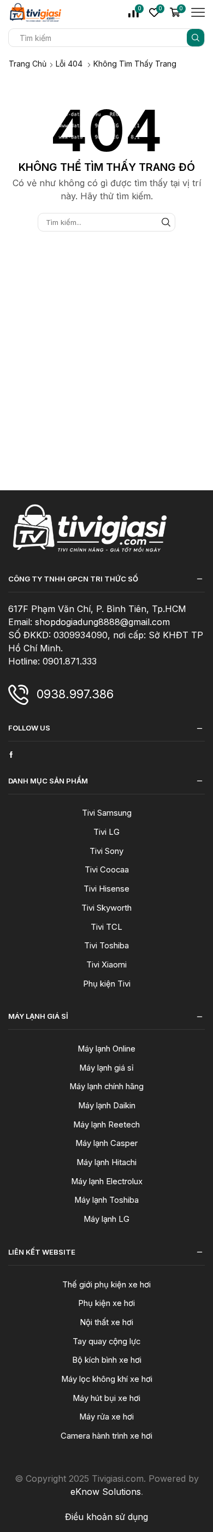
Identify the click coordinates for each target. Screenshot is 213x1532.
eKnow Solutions (105, 1491)
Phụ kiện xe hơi (106, 1303)
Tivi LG (106, 832)
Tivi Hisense (106, 889)
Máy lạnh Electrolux (107, 1181)
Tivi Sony (106, 851)
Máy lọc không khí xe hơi (106, 1379)
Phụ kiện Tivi (107, 984)
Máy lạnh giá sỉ (106, 1068)
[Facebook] (11, 754)
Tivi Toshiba (106, 946)
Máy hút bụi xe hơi (106, 1398)
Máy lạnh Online (106, 1049)
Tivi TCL (106, 927)
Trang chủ (27, 63)
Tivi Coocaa (107, 870)
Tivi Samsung (107, 813)
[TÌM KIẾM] (166, 222)
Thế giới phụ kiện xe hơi (106, 1285)
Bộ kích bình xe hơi (106, 1360)
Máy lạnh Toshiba (106, 1200)
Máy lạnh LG (106, 1219)
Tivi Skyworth (106, 908)
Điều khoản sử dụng (106, 1516)
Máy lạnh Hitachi (106, 1162)
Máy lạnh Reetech (106, 1125)
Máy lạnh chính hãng (106, 1086)
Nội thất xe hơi (106, 1322)
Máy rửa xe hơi (106, 1417)
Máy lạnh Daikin (106, 1106)
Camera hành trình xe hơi (106, 1436)
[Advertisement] (106, 383)
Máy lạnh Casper (106, 1143)
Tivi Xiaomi (106, 965)
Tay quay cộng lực (106, 1341)
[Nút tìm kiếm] (195, 37)
